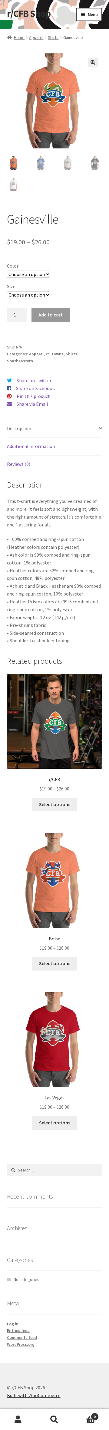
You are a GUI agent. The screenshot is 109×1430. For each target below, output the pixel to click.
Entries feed (18, 1330)
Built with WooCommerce (34, 1395)
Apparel (36, 37)
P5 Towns (55, 354)
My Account (18, 1419)
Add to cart (50, 315)
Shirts (53, 37)
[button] (93, 62)
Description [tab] (19, 428)
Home (19, 37)
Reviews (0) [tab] (18, 464)
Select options (54, 804)
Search (54, 1419)
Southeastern (20, 361)
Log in (12, 1324)
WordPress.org (21, 1344)
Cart (84, 1414)
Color (12, 266)
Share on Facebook (35, 388)
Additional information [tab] (31, 446)
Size (11, 286)
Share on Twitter (34, 380)
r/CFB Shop (29, 14)
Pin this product (33, 396)
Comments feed (22, 1337)
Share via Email (32, 404)
